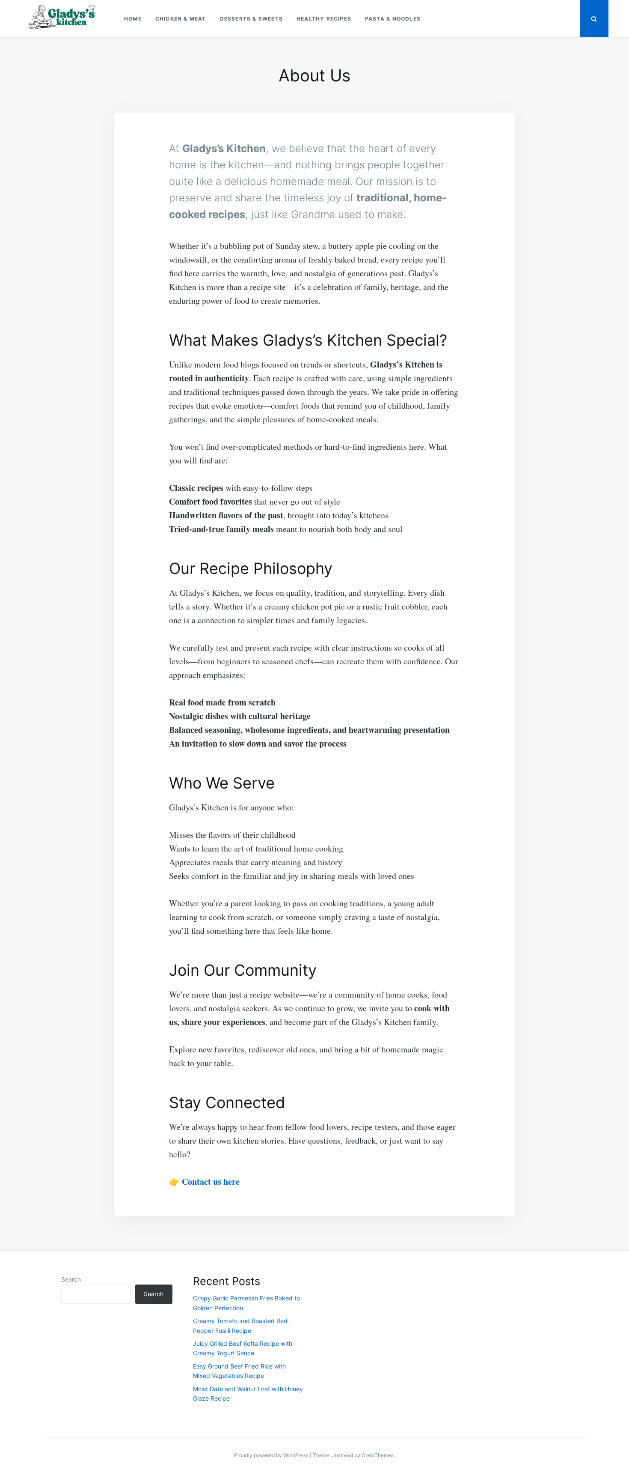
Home (133, 18)
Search (71, 1279)
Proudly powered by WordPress (272, 1455)
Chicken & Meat (180, 18)
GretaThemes (378, 1455)
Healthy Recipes (324, 18)
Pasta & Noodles (393, 18)
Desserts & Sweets (251, 18)
